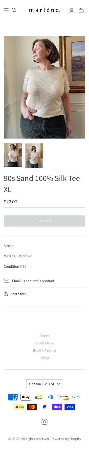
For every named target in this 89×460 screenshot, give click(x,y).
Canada (41, 384)
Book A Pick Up (44, 350)
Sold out (44, 221)
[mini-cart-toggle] (81, 10)
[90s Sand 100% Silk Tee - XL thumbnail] (13, 155)
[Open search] (14, 10)
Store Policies (44, 343)
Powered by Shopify (65, 439)
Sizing (44, 358)
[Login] (71, 10)
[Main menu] (6, 10)
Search (44, 335)
